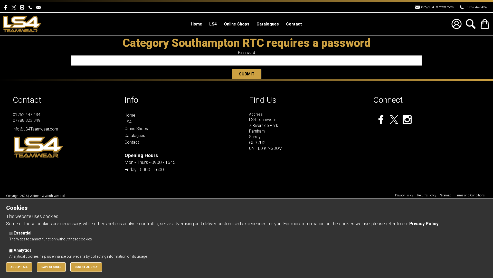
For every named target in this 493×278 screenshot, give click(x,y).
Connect (388, 100)
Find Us (263, 100)
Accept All (19, 267)
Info (131, 100)
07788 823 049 (26, 120)
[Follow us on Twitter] (15, 7)
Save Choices (51, 267)
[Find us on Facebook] (7, 7)
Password (246, 52)
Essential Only (86, 267)
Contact (27, 100)
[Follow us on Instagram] (23, 7)
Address (256, 114)
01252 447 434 (476, 7)
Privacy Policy (424, 223)
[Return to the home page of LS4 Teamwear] (22, 23)
